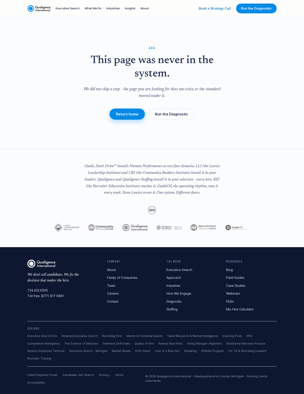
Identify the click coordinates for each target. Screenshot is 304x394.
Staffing (172, 309)
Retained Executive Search (79, 336)
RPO (249, 336)
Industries (113, 8)
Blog (229, 270)
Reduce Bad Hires (170, 343)
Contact (112, 301)
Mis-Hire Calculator (240, 309)
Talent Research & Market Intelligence (192, 336)
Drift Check (142, 351)
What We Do (93, 8)
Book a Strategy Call (215, 8)
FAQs (230, 301)
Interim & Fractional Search (144, 336)
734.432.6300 (37, 290)
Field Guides (235, 277)
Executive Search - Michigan (88, 351)
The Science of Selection (81, 343)
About (144, 8)
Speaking (190, 351)
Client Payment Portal (42, 375)
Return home (127, 114)
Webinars (233, 293)
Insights (130, 8)
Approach (173, 277)
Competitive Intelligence (43, 343)
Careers (113, 293)
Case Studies (235, 285)
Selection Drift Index (116, 343)
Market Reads (121, 351)
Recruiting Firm (112, 336)
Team (111, 285)
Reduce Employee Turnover (46, 351)
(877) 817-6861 (52, 296)
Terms (119, 375)
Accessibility (36, 382)
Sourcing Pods (232, 336)
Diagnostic (174, 301)
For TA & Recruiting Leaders (247, 351)
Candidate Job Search (78, 375)
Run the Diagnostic (256, 8)
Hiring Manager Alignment (204, 343)
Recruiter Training (39, 358)
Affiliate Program (212, 351)
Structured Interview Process (245, 343)
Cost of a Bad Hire (167, 351)
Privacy (104, 375)
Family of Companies (122, 277)
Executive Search (68, 8)
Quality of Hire (144, 343)
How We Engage (178, 293)
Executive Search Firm (42, 336)
